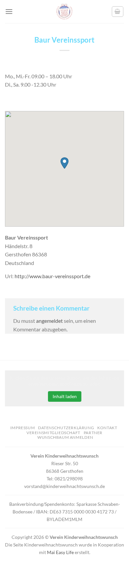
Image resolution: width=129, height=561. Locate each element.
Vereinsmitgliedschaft (53, 432)
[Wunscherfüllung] (118, 11)
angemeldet (49, 321)
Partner (93, 432)
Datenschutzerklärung (66, 427)
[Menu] (9, 11)
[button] (64, 163)
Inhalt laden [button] (65, 396)
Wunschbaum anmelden (65, 437)
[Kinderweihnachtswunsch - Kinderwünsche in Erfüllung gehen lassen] (64, 11)
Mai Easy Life (60, 552)
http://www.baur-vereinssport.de (52, 276)
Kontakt (107, 427)
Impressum (22, 427)
